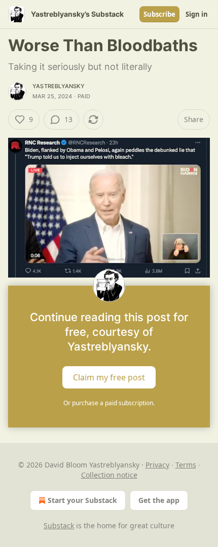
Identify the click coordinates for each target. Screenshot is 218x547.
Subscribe (159, 14)
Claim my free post (109, 376)
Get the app (158, 500)
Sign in (197, 14)
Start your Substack (82, 500)
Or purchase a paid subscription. (109, 403)
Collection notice (109, 475)
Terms (185, 465)
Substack (59, 525)
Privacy (157, 465)
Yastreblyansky (58, 86)
